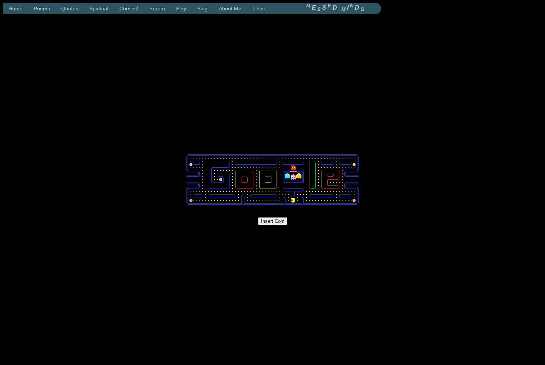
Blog (202, 8)
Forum (157, 8)
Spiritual (98, 8)
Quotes (69, 8)
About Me (230, 8)
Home (16, 8)
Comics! (128, 8)
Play (181, 8)
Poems (42, 8)
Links (258, 8)
